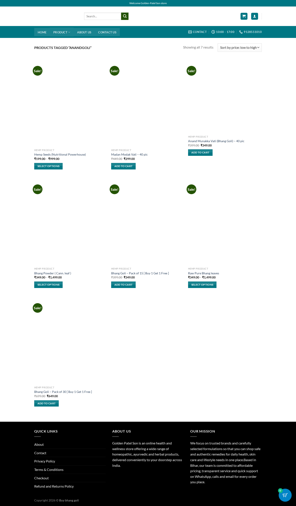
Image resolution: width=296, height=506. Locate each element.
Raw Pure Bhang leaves (203, 273)
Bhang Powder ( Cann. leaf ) (52, 273)
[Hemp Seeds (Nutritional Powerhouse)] (70, 102)
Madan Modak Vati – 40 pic (129, 154)
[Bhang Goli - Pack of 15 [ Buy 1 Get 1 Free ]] (147, 221)
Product (60, 32)
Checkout (41, 478)
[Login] (254, 16)
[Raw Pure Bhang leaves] (224, 221)
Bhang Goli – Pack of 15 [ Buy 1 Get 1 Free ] (140, 273)
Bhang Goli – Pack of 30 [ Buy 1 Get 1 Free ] (63, 392)
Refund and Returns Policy (54, 486)
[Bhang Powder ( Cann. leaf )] (70, 221)
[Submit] (124, 16)
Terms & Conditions (48, 469)
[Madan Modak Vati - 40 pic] (147, 102)
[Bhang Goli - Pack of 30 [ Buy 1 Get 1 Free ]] (70, 340)
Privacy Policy (44, 461)
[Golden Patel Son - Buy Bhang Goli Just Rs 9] (56, 16)
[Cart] (244, 16)
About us (84, 32)
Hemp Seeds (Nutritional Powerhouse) (60, 154)
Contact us (107, 32)
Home (42, 32)
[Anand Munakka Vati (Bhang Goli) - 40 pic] (224, 96)
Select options (48, 166)
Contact (40, 453)
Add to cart (123, 166)
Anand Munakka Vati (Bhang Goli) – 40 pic (216, 141)
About (39, 444)
